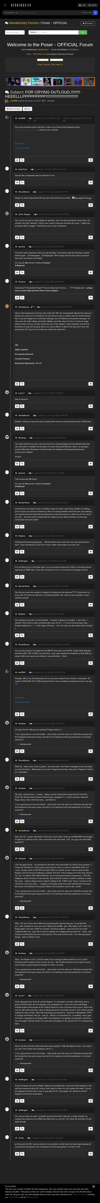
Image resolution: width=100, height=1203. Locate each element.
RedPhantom (43, 49)
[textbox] (14, 32)
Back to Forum (14, 109)
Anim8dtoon (74, 49)
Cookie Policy (13, 1197)
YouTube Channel (22, 148)
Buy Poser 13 (57, 64)
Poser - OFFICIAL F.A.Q (36, 54)
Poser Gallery (42, 60)
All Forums (88, 23)
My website (19, 143)
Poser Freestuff (56, 60)
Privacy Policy (32, 1197)
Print (28, 109)
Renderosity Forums (24, 23)
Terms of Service (79, 1194)
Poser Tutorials (44, 64)
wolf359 (13, 101)
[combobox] (15, 32)
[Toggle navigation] (5, 5)
